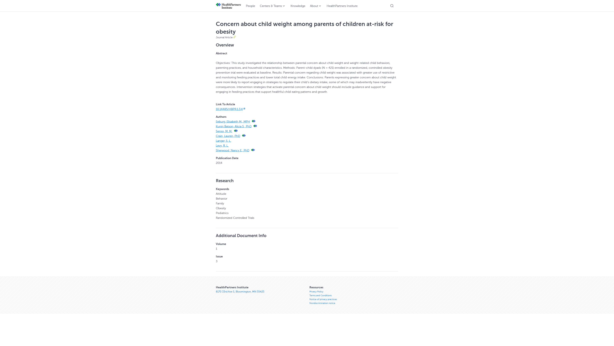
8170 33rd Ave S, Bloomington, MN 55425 (240, 291)
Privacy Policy (316, 291)
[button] (392, 6)
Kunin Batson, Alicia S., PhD (234, 126)
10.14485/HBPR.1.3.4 (229, 109)
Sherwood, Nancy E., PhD (232, 150)
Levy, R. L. (222, 145)
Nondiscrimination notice (322, 303)
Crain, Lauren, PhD (228, 136)
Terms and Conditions (320, 295)
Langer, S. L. (223, 140)
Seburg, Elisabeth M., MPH (233, 121)
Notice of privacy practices (323, 299)
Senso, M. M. (224, 131)
